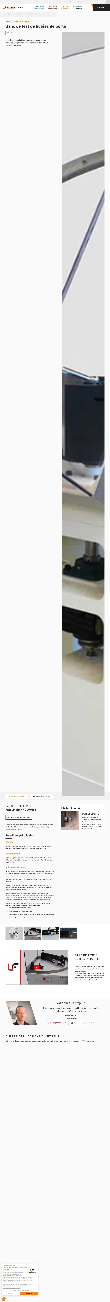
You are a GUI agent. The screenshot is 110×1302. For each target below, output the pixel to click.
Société (78, 2)
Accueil (8, 14)
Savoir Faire (47, 2)
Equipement (77, 7)
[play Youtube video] (37, 967)
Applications (33, 2)
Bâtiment (29, 14)
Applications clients (18, 14)
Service (57, 2)
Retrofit (68, 2)
